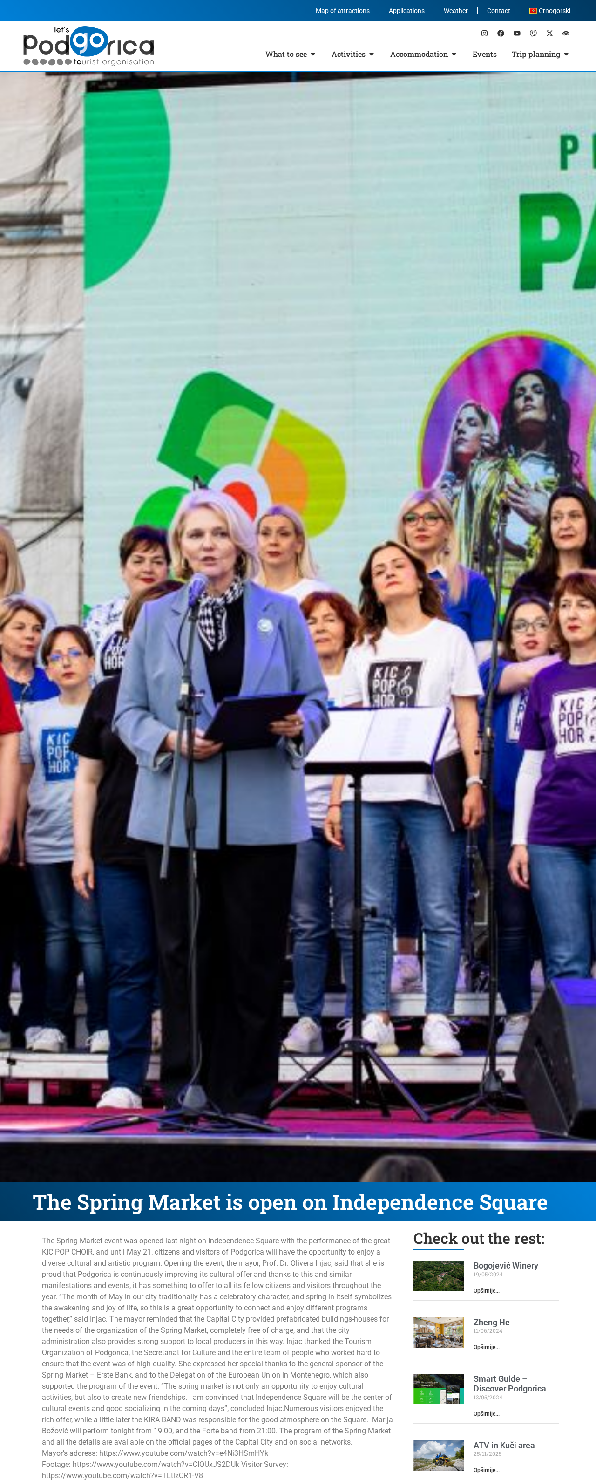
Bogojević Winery (506, 1265)
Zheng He (492, 1322)
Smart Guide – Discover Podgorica (510, 1384)
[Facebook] (501, 33)
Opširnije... (487, 1291)
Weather (456, 10)
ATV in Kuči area (504, 1445)
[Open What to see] (313, 54)
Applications (407, 10)
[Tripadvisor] (566, 33)
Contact (498, 10)
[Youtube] (517, 33)
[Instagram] (484, 33)
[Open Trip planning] (566, 54)
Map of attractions (343, 10)
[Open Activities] (371, 54)
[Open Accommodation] (454, 54)
